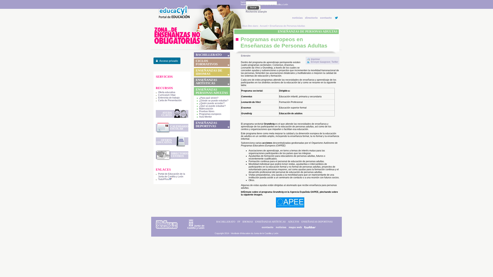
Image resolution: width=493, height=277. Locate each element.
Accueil (263, 26)
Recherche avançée (256, 11)
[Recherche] (253, 7)
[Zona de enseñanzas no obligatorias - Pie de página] (167, 228)
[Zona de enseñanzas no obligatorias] (199, 49)
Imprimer (315, 59)
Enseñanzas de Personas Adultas (287, 26)
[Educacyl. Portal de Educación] (173, 18)
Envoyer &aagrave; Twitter (324, 62)
